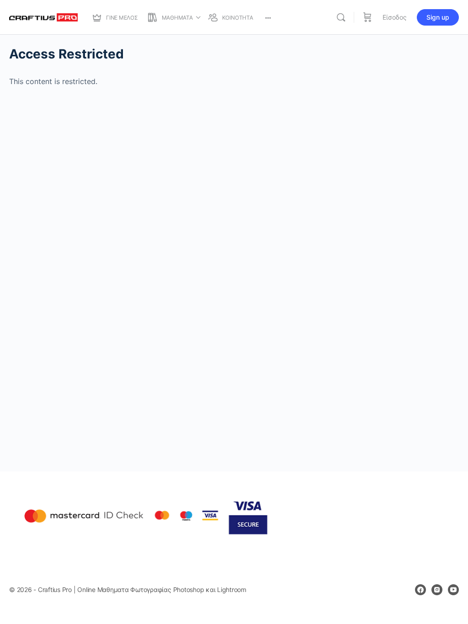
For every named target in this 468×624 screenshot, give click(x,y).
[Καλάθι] (367, 17)
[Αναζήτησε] (341, 17)
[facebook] (420, 589)
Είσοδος (395, 17)
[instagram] (436, 589)
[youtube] (453, 589)
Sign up (437, 17)
